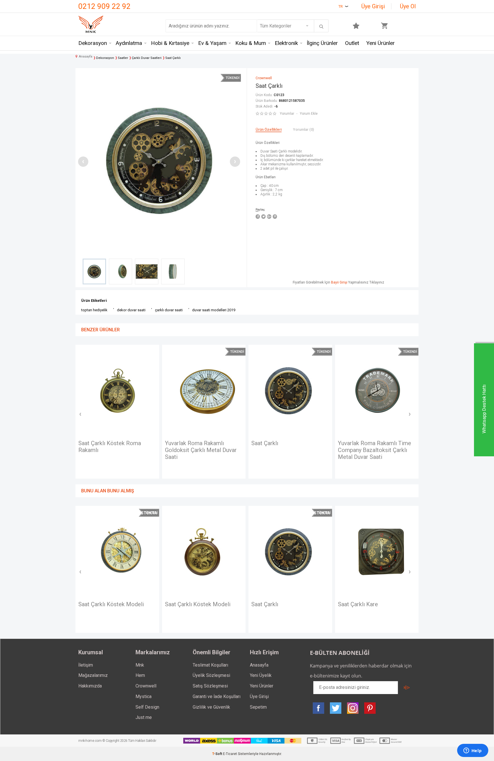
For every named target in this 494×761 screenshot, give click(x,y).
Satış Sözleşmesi (210, 686)
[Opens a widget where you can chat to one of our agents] (472, 751)
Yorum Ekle (309, 114)
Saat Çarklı (264, 443)
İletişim (85, 665)
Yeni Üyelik (261, 675)
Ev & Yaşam (212, 43)
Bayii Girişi (339, 282)
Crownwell (146, 686)
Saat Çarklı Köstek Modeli (111, 604)
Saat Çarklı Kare (358, 604)
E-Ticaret (230, 754)
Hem (140, 675)
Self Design (147, 707)
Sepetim (258, 707)
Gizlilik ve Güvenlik (211, 707)
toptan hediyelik (94, 310)
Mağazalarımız (93, 675)
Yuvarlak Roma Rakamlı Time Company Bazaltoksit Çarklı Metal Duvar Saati (374, 450)
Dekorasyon (92, 43)
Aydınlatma (129, 43)
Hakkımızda (90, 686)
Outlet (352, 43)
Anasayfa (259, 665)
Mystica (144, 696)
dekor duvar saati (131, 310)
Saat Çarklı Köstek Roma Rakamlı (109, 446)
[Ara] (321, 26)
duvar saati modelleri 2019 (213, 310)
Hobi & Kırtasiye (170, 43)
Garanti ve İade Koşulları (216, 696)
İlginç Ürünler (322, 43)
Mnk (140, 665)
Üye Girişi (373, 6)
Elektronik (286, 43)
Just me (144, 717)
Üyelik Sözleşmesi (211, 675)
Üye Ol (408, 6)
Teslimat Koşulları (210, 665)
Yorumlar (287, 114)
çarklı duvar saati (169, 310)
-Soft (217, 754)
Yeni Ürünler (380, 43)
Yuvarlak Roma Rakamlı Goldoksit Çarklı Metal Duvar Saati (201, 450)
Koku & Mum (250, 43)
